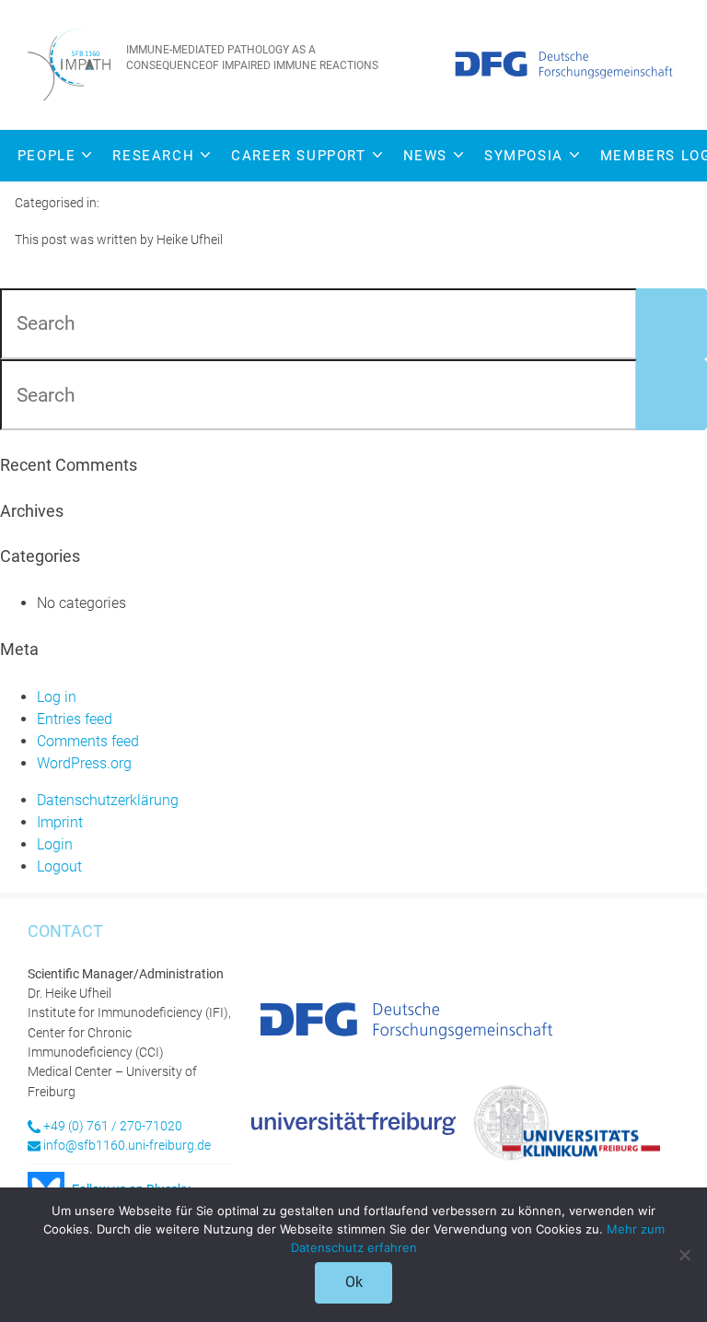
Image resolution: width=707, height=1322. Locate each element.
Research (153, 155)
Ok (354, 1282)
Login (55, 844)
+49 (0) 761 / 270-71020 (112, 1125)
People (46, 155)
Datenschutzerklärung (108, 800)
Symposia (523, 155)
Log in (56, 697)
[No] (684, 1255)
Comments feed (88, 741)
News (425, 155)
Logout (59, 866)
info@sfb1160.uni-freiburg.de (127, 1145)
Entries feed (74, 719)
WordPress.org (84, 763)
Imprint (60, 822)
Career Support (298, 155)
